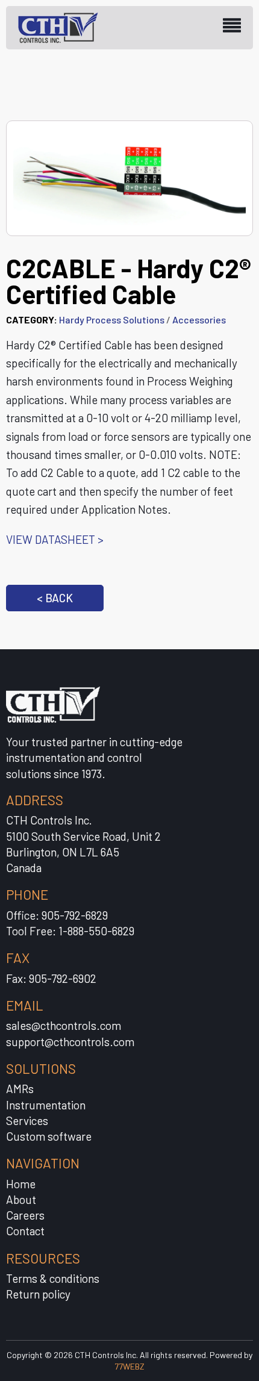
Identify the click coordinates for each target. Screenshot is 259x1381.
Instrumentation (46, 1105)
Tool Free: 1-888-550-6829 (70, 931)
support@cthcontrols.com (70, 1042)
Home (21, 1184)
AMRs (20, 1089)
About (21, 1199)
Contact (25, 1231)
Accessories (199, 319)
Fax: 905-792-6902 (51, 978)
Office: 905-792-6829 (57, 915)
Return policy (38, 1294)
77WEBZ (129, 1366)
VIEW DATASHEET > (55, 539)
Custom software (49, 1136)
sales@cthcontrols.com (63, 1025)
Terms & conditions (52, 1278)
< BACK (55, 598)
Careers (25, 1215)
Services (27, 1120)
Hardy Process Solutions (111, 319)
